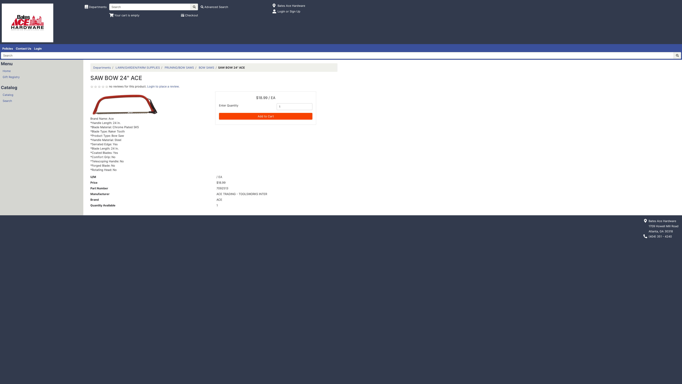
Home (7, 71)
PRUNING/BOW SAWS (179, 67)
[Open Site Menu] (274, 5)
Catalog (8, 95)
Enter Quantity (228, 105)
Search (7, 101)
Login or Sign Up (289, 11)
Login (38, 48)
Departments (102, 67)
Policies (7, 48)
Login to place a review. (163, 86)
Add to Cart (266, 116)
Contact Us (23, 48)
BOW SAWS (206, 67)
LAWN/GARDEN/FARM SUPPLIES (138, 67)
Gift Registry (11, 77)
